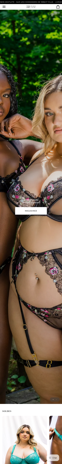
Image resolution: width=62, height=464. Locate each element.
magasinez (31, 211)
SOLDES (6, 411)
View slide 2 (56, 399)
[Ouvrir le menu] (6, 7)
